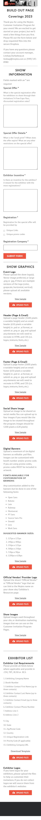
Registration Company (15, 241)
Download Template (20, 751)
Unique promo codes (15, 234)
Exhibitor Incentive (14, 175)
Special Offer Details (15, 133)
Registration (10, 217)
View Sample (20, 299)
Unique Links (12, 230)
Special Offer (11, 88)
